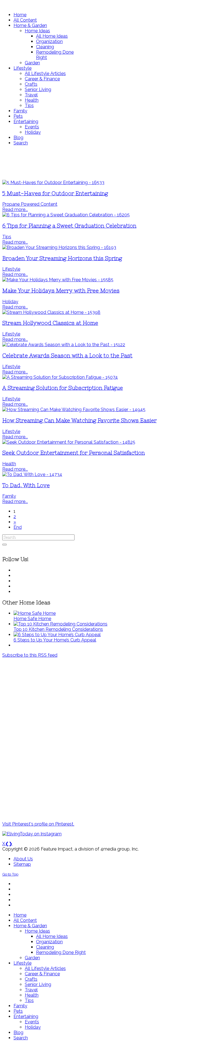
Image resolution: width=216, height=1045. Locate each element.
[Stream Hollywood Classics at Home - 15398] (51, 312)
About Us (23, 859)
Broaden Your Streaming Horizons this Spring (62, 258)
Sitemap (22, 864)
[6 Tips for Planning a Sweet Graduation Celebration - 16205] (66, 214)
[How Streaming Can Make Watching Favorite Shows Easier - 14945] (73, 409)
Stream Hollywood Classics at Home (50, 323)
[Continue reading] (35, 613)
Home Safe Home (32, 618)
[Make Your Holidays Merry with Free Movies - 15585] (57, 279)
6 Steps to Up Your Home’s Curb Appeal (55, 640)
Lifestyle (11, 269)
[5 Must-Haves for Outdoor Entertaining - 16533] (53, 182)
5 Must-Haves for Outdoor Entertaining (55, 193)
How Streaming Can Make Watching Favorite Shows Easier (79, 420)
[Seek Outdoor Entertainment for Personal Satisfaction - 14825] (68, 442)
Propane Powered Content (29, 204)
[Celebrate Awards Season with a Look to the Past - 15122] (63, 344)
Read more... (15, 209)
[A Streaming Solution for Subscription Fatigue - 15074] (60, 377)
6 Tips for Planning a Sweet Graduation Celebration (69, 226)
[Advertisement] (108, 162)
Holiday (10, 301)
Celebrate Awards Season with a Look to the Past (67, 356)
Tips (6, 236)
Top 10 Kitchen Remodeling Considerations (58, 629)
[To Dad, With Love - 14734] (32, 474)
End (18, 527)
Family (9, 496)
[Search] (4, 544)
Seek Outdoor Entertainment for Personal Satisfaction (73, 453)
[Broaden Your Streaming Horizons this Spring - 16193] (59, 247)
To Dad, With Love (26, 485)
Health (9, 463)
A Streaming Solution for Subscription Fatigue (62, 388)
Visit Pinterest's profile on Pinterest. (38, 824)
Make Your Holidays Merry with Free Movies (61, 291)
